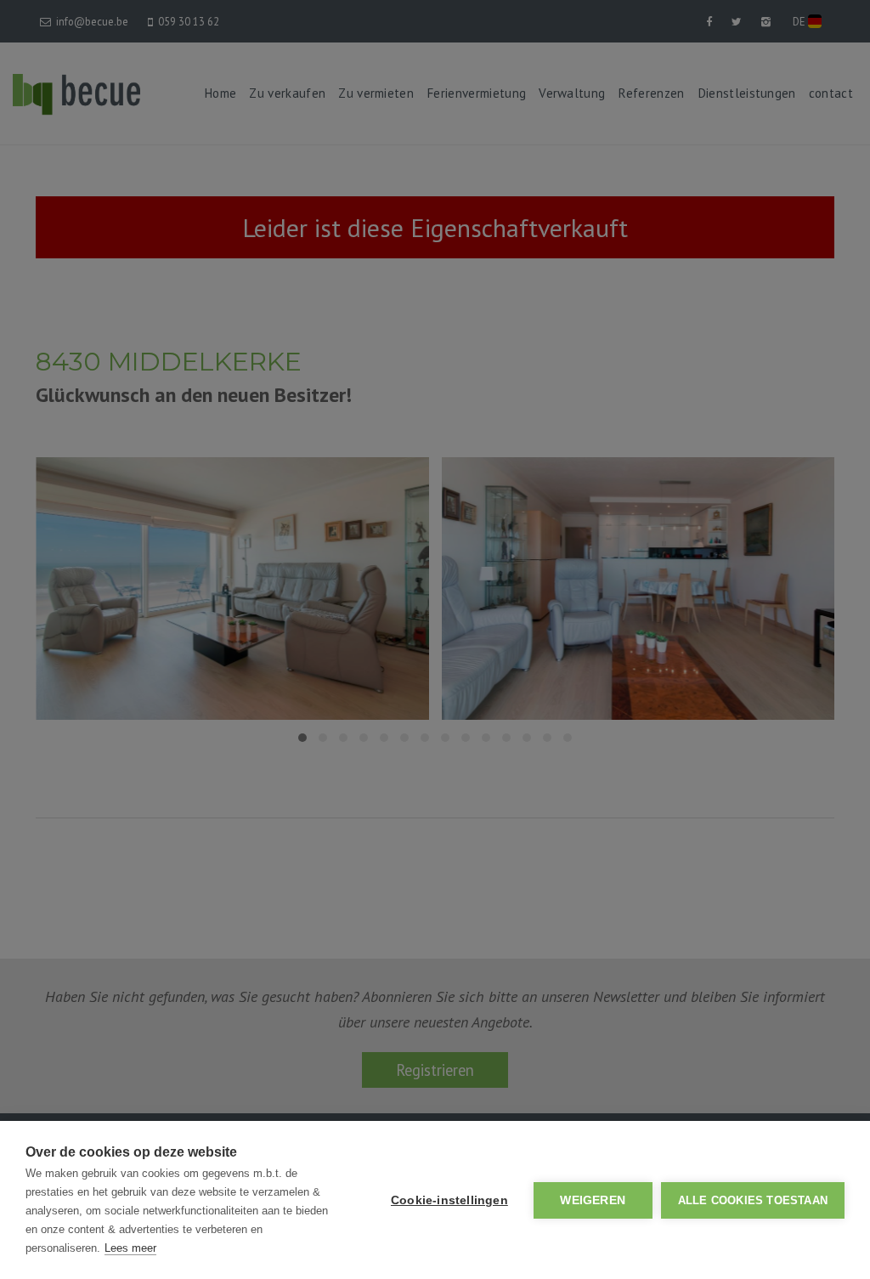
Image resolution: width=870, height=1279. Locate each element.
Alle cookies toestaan (753, 1200)
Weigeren (592, 1200)
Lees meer (130, 1248)
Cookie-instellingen (449, 1200)
